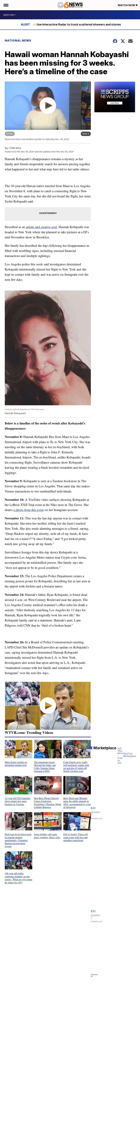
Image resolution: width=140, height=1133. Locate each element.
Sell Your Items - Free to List (120, 755)
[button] (18, 753)
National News (18, 40)
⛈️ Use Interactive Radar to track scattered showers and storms (76, 24)
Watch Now (127, 5)
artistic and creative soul (41, 227)
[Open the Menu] (6, 5)
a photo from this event (28, 510)
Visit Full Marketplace (129, 755)
